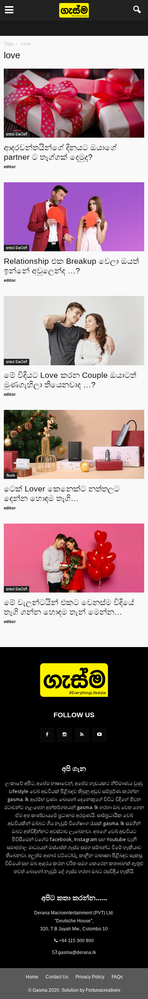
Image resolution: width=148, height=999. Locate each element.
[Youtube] (99, 735)
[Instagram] (64, 735)
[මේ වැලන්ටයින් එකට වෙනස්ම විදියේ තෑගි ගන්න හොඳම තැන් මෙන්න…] (74, 558)
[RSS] (82, 735)
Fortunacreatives (103, 990)
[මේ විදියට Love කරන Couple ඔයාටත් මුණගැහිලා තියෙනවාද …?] (74, 330)
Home (32, 977)
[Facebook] (47, 735)
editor (10, 166)
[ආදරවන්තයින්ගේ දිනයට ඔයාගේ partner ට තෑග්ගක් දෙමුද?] (74, 103)
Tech (10, 475)
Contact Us (57, 977)
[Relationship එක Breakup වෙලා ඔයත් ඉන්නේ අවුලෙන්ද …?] (74, 216)
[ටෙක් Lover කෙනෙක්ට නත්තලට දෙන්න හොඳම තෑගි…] (74, 444)
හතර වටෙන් (16, 134)
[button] (137, 10)
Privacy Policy (90, 977)
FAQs (117, 977)
